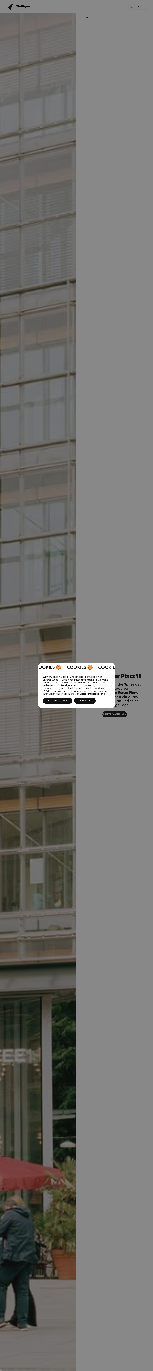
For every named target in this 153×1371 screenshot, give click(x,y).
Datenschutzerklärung (92, 694)
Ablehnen (85, 701)
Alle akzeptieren (57, 701)
